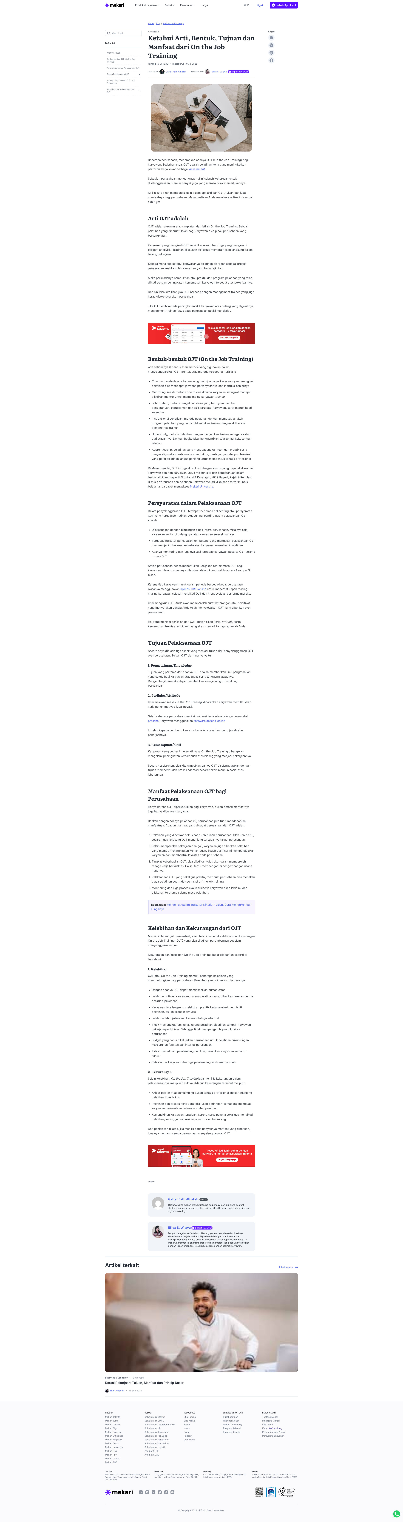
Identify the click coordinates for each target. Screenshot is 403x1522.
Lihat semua (286, 1267)
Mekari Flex (111, 1451)
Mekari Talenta (112, 1417)
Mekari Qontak (112, 1424)
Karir (272, 1428)
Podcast (188, 1435)
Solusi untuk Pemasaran (157, 1439)
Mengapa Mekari (271, 1420)
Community (189, 1439)
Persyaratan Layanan (273, 1435)
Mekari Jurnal (112, 1420)
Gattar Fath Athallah (176, 71)
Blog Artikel (189, 1420)
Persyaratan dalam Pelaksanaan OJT (123, 68)
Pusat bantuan (230, 1417)
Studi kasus (190, 1417)
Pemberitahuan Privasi (273, 1432)
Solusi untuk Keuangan (156, 1432)
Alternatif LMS (152, 1454)
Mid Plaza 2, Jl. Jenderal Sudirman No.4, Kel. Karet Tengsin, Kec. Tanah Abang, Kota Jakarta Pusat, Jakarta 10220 (127, 1477)
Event (187, 1432)
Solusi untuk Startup (155, 1417)
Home (151, 23)
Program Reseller (232, 1432)
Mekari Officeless (114, 1435)
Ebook (187, 1424)
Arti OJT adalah (113, 53)
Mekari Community (232, 1424)
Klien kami (267, 1424)
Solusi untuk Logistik (155, 1447)
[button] (249, 5)
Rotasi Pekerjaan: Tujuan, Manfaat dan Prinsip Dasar (144, 1383)
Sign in (260, 5)
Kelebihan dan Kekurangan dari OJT (120, 90)
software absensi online (209, 720)
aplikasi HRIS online (193, 589)
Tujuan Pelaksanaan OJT (118, 74)
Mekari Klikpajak (113, 1439)
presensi (153, 720)
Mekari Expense (113, 1432)
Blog (158, 23)
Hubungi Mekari (231, 1420)
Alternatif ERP (152, 1451)
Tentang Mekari (270, 1417)
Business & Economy (173, 23)
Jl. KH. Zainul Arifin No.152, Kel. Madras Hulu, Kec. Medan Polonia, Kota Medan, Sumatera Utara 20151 (274, 1475)
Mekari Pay (111, 1454)
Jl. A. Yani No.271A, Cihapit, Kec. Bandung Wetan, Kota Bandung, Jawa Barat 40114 (224, 1475)
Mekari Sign (111, 1428)
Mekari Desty (112, 1443)
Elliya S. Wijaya (219, 71)
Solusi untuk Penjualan (156, 1435)
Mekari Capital (112, 1458)
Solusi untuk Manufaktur (157, 1443)
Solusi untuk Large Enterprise (160, 1424)
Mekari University (201, 486)
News (187, 1428)
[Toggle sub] (139, 74)
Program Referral (232, 1428)
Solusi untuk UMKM (154, 1420)
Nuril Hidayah (117, 1390)
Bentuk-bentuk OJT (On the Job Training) (121, 60)
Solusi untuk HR (153, 1428)
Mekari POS (111, 1462)
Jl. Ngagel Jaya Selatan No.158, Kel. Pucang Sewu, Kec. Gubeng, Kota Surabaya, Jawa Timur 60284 (176, 1475)
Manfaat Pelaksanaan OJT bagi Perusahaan (121, 81)
